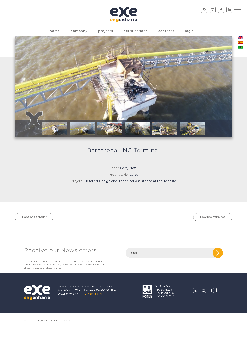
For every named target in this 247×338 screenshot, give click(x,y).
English (240, 37)
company (79, 30)
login (189, 30)
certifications (136, 30)
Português (240, 47)
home (55, 30)
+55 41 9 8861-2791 (91, 294)
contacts (166, 30)
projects (105, 30)
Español (240, 42)
